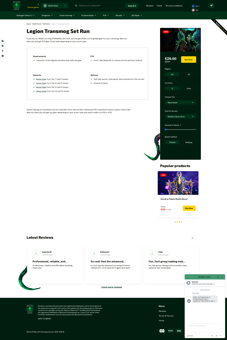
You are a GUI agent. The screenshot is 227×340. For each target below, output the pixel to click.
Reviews (149, 5)
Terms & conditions (174, 5)
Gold (189, 88)
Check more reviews (111, 287)
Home (159, 5)
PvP (104, 15)
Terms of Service (166, 316)
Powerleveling (66, 15)
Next (198, 238)
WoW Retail (36, 24)
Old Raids (135, 15)
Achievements (87, 15)
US (196, 10)
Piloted (172, 142)
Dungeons (46, 15)
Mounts (119, 15)
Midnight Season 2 (24, 15)
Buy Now (189, 59)
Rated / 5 (220, 26)
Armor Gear (41, 79)
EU (196, 6)
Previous (192, 238)
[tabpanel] (178, 194)
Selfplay (188, 142)
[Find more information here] (205, 306)
